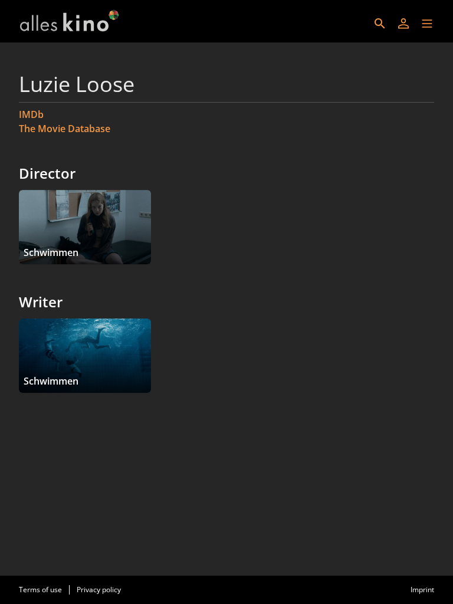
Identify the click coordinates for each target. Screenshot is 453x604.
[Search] (380, 23)
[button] (427, 23)
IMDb (31, 114)
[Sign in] (403, 23)
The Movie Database (64, 128)
